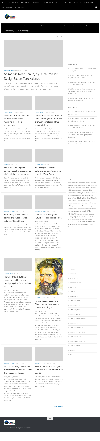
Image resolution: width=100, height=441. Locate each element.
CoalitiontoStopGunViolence (84, 182)
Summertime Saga (23, 31)
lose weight (79, 193)
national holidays (87, 197)
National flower (72, 198)
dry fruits (70, 187)
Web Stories (73, 26)
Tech (71, 355)
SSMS (78, 214)
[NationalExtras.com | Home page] (11, 17)
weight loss (89, 224)
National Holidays (75, 328)
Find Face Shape (47, 2)
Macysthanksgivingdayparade (90, 192)
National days (62, 26)
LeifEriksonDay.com (84, 190)
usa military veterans (87, 219)
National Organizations (76, 341)
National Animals (75, 301)
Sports (26, 26)
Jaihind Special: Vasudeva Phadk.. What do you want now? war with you (47, 304)
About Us (15, 2)
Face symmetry (9, 31)
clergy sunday (74, 182)
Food (53, 26)
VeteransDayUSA (78, 222)
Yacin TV (58, 2)
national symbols (86, 203)
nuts (95, 203)
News (12, 26)
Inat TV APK (67, 2)
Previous (57, 36)
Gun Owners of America (90, 187)
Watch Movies (7, 7)
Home (6, 26)
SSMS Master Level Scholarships (87, 214)
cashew (69, 182)
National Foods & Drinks (77, 319)
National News (9, 70)
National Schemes (75, 346)
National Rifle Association (73, 200)
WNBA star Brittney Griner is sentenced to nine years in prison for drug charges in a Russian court (81, 91)
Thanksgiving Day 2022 (75, 217)
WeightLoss (71, 227)
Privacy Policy (25, 2)
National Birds (74, 305)
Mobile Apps (73, 296)
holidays (70, 190)
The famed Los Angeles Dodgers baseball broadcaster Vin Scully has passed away (17, 170)
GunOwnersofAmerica (80, 187)
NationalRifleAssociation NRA (74, 203)
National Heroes (40, 298)
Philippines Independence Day (89, 208)
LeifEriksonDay (76, 190)
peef (76, 208)
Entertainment (44, 26)
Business (34, 26)
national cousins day (87, 195)
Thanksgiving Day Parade (87, 216)
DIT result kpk (94, 185)
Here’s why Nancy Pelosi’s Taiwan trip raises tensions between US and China (16, 217)
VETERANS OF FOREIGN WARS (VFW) (76, 224)
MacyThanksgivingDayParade (74, 195)
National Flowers (75, 314)
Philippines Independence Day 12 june (76, 211)
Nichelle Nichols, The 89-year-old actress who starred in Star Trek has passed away (18, 369)
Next (61, 36)
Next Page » (58, 406)
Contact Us (6, 2)
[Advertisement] (82, 47)
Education (72, 278)
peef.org (80, 208)
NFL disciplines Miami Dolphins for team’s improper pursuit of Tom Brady (48, 170)
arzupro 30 (77, 2)
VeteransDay (71, 222)
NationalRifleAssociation (84, 200)
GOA (73, 187)
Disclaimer (36, 2)
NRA (93, 203)
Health (19, 26)
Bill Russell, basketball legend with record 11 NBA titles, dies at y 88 (49, 369)
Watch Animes (19, 7)
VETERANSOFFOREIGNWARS (88, 222)
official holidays (76, 205)
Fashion (72, 287)
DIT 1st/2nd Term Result (84, 185)
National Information (76, 332)
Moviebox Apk (88, 2)
